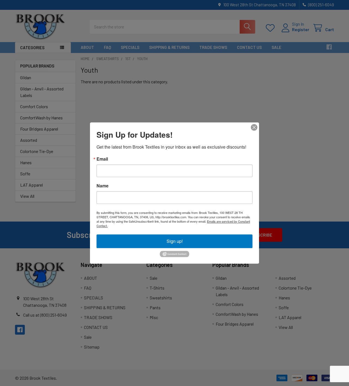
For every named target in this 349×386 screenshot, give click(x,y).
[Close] (254, 127)
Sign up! (175, 241)
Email (102, 159)
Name (103, 186)
